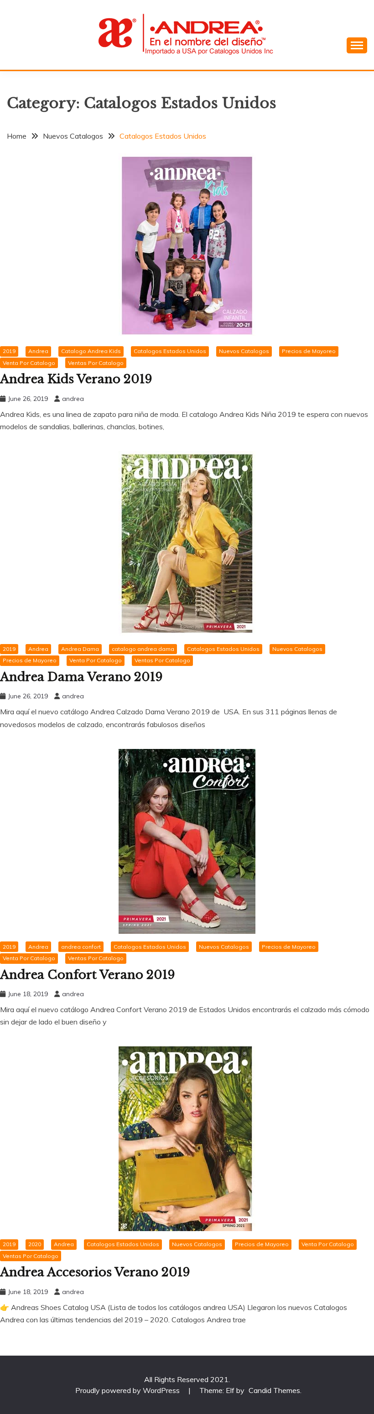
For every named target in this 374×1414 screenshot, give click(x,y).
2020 (34, 1244)
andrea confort (81, 946)
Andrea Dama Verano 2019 (81, 677)
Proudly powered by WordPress (128, 1390)
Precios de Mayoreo (309, 351)
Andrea (38, 351)
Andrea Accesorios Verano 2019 (95, 1272)
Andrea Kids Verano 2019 (76, 379)
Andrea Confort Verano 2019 (87, 974)
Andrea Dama (80, 648)
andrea (73, 399)
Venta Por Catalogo (29, 362)
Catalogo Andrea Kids (91, 351)
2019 (9, 351)
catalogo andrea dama (143, 648)
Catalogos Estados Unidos (170, 351)
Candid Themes (274, 1390)
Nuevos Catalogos (244, 351)
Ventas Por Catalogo (96, 362)
